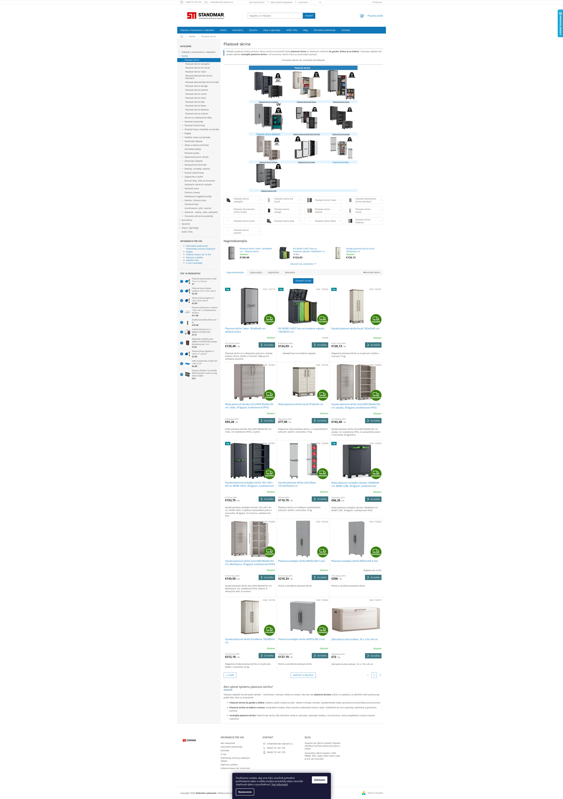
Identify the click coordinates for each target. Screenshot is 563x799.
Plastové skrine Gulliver (196, 90)
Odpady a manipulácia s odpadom (199, 52)
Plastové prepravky (194, 121)
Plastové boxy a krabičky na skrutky (202, 129)
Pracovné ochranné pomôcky (199, 216)
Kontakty (303, 2)
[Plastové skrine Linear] (306, 148)
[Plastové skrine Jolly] (269, 176)
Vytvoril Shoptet (375, 792)
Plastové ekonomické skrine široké (202, 82)
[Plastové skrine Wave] (341, 148)
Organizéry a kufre (194, 176)
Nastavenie (245, 792)
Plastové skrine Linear (196, 93)
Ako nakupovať (256, 2)
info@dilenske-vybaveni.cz (280, 743)
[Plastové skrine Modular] (268, 117)
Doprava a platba (194, 257)
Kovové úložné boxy (194, 172)
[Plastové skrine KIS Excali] (306, 85)
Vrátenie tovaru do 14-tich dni (235, 768)
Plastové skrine (192, 60)
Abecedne (290, 272)
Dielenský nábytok (193, 141)
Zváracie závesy (192, 192)
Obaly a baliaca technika (197, 145)
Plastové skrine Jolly (195, 101)
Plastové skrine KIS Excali (197, 67)
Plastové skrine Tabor (195, 71)
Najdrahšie (273, 272)
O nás (223, 754)
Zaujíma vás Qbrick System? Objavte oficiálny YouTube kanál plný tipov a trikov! (322, 746)
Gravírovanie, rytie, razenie (198, 208)
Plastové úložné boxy (195, 125)
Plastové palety (192, 153)
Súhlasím (319, 780)
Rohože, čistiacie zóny (195, 200)
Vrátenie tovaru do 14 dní (198, 254)
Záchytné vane (192, 188)
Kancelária (187, 220)
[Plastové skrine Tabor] (341, 85)
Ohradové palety (193, 149)
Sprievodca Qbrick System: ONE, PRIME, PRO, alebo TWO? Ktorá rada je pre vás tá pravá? (322, 756)
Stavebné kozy (192, 204)
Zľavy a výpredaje (190, 227)
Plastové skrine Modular (197, 109)
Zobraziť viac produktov (301, 263)
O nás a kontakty (194, 263)
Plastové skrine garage (341, 134)
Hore (231, 675)
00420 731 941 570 (276, 748)
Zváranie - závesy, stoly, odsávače (201, 212)
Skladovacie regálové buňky (198, 196)
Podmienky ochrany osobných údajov (200, 250)
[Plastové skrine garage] (341, 117)
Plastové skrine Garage (196, 86)
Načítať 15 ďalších (303, 675)
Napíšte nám (192, 260)
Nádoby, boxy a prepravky (197, 137)
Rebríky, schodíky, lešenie (197, 168)
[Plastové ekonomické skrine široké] (306, 117)
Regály (188, 133)
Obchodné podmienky (281, 2)
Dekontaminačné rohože (197, 157)
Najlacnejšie (256, 272)
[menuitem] (197, 30)
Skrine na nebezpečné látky (198, 117)
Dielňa (185, 56)
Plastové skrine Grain (195, 97)
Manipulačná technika (196, 164)
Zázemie (186, 223)
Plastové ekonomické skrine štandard (198, 77)
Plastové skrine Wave (195, 105)
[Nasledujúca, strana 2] (374, 675)
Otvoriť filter (303, 280)
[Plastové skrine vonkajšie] (268, 85)
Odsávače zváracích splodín (198, 184)
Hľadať (309, 15)
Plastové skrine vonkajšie (197, 63)
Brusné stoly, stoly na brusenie (200, 180)
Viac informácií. (279, 784)
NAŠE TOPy (187, 231)
